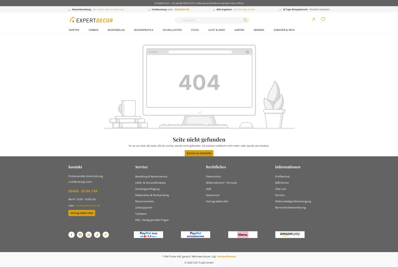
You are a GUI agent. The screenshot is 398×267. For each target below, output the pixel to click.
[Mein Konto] (313, 20)
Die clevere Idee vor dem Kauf (108, 9)
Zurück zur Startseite (199, 153)
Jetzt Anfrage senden (244, 9)
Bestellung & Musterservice (151, 176)
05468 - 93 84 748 (82, 191)
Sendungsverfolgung (147, 189)
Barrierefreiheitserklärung (290, 207)
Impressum (212, 195)
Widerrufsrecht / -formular (221, 182)
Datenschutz (213, 176)
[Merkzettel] (323, 20)
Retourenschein (144, 201)
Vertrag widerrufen (81, 213)
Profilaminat (282, 176)
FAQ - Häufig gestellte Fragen (152, 220)
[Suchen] (245, 20)
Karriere (280, 195)
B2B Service (282, 182)
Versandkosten (226, 256)
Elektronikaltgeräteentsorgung (293, 201)
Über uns (280, 189)
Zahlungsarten (143, 207)
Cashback (140, 213)
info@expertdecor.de (87, 205)
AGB (208, 189)
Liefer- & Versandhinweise (150, 182)
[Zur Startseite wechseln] (91, 19)
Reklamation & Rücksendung (152, 195)
